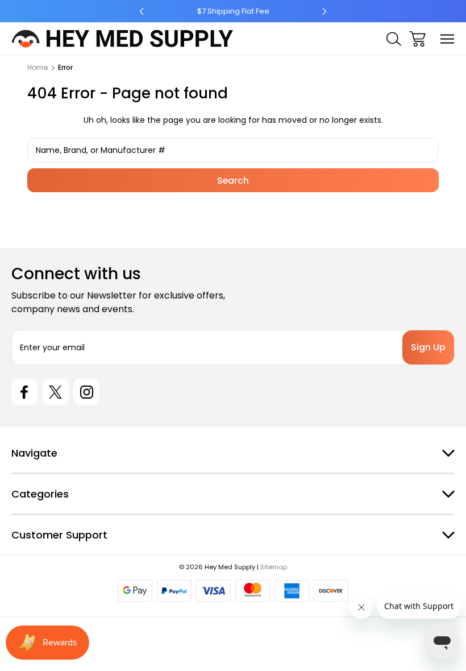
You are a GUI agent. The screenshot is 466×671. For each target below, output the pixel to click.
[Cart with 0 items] (417, 39)
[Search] (393, 39)
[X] (56, 392)
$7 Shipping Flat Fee (233, 11)
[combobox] (233, 150)
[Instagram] (86, 392)
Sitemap (273, 566)
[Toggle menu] (447, 39)
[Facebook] (24, 392)
